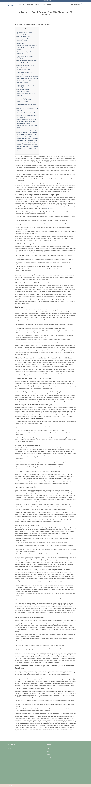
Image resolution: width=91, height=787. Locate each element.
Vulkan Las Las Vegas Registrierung (26, 130)
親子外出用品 (30, 4)
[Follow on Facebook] (9, 749)
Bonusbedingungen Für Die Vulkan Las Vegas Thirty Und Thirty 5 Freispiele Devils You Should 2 (27, 99)
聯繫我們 (49, 4)
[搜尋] (17, 4)
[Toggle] (82, 749)
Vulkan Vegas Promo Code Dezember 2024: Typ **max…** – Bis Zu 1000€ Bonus (26, 47)
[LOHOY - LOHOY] (11, 5)
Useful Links (20, 43)
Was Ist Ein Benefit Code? (23, 63)
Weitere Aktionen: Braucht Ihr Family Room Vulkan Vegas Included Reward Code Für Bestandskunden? (26, 121)
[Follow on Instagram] (12, 749)
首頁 (20, 4)
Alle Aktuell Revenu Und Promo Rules (27, 60)
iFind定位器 (37, 4)
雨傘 (48, 748)
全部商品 (44, 4)
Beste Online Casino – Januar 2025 (26, 65)
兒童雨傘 (23, 4)
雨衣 (48, 751)
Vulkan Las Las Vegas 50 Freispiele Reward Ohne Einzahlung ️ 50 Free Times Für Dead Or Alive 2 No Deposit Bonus (27, 138)
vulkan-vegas (49, 208)
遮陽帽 (48, 754)
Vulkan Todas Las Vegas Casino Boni (26, 112)
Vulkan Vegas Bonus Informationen (26, 150)
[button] (72, 5)
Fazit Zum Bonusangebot (23, 36)
